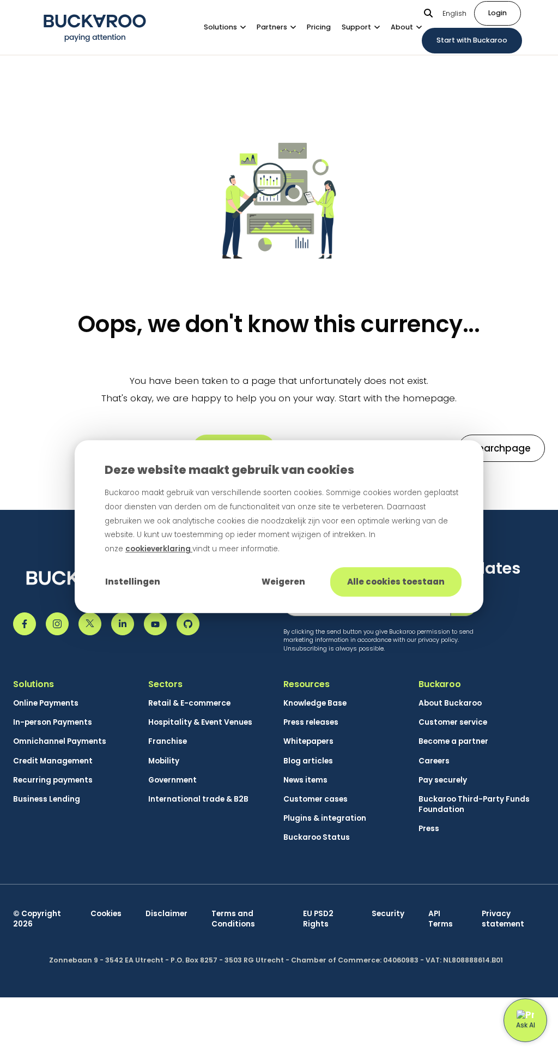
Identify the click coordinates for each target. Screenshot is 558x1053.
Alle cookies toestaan (396, 581)
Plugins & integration (324, 818)
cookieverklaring (158, 549)
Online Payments (45, 703)
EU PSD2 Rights (318, 918)
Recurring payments (53, 780)
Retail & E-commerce (189, 703)
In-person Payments (52, 722)
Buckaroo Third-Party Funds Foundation (474, 804)
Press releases (310, 722)
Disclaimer (166, 913)
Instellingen (132, 581)
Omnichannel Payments (59, 741)
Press (428, 828)
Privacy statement (503, 918)
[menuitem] (230, 27)
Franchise (167, 741)
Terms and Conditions (233, 918)
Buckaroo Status (316, 837)
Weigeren (283, 581)
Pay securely (442, 780)
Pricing (319, 27)
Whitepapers (308, 741)
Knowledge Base (315, 703)
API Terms (440, 918)
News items (305, 780)
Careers (434, 761)
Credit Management (53, 761)
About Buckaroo (450, 703)
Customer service (452, 722)
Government (172, 780)
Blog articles (308, 761)
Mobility (163, 761)
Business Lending (46, 799)
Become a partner (453, 741)
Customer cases (315, 799)
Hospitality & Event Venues (200, 722)
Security (388, 913)
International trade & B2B (198, 799)
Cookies (106, 913)
